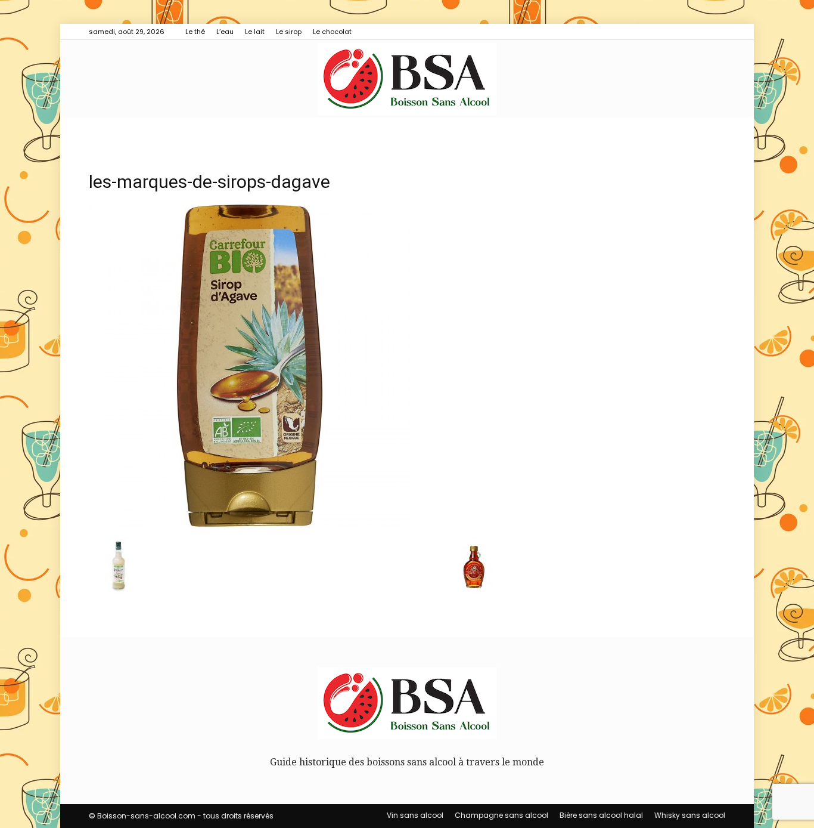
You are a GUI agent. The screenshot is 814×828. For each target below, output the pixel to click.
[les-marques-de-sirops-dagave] (250, 523)
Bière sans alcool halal (601, 815)
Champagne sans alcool (501, 815)
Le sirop (289, 31)
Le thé (195, 31)
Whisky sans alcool (689, 815)
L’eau (225, 31)
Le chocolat (332, 31)
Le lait (255, 31)
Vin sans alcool (415, 815)
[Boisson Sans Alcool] (407, 79)
